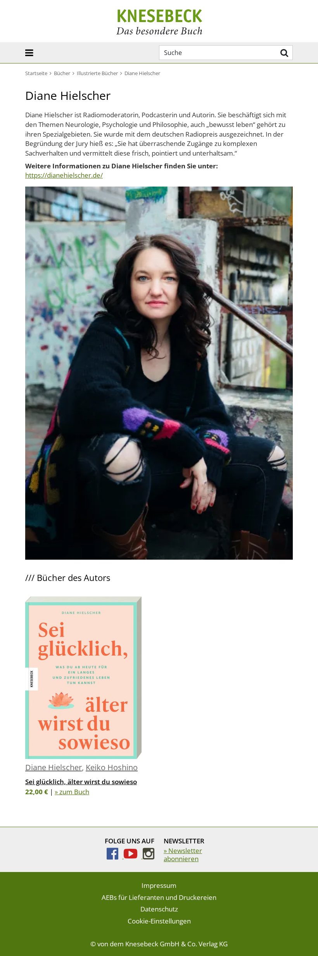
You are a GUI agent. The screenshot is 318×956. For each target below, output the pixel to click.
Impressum (159, 885)
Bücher (62, 73)
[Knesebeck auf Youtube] (133, 855)
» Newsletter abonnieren (183, 854)
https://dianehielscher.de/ (64, 175)
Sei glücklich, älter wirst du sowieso (81, 781)
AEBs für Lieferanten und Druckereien (159, 897)
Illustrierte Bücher (97, 73)
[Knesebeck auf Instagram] (148, 855)
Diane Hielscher (53, 767)
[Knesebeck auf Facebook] (115, 855)
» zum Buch (72, 791)
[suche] (283, 53)
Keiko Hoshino (112, 767)
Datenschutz (159, 909)
